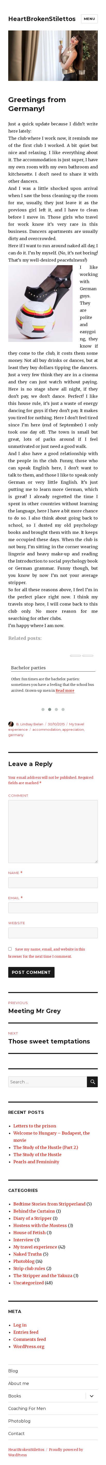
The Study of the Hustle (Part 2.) (45, 1147)
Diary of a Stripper (32, 1218)
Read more (65, 690)
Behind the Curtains (34, 1211)
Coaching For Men (27, 1408)
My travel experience (35, 1246)
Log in (19, 1325)
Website (16, 923)
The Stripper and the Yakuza (42, 1275)
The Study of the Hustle (37, 1154)
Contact (16, 1433)
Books (14, 1396)
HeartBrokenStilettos (42, 19)
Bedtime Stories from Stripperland (49, 1204)
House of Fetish (29, 1232)
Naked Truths (27, 1254)
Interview (23, 1239)
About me (18, 1383)
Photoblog (23, 1261)
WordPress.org (28, 1346)
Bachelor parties (28, 667)
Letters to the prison (34, 1125)
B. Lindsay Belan (29, 724)
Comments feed (29, 1339)
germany (15, 735)
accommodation (46, 729)
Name (15, 873)
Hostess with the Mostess (40, 1225)
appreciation (73, 729)
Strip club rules (29, 1268)
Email (15, 898)
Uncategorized (28, 1282)
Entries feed (25, 1332)
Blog (13, 1371)
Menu (89, 19)
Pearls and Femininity (36, 1161)
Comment (18, 795)
